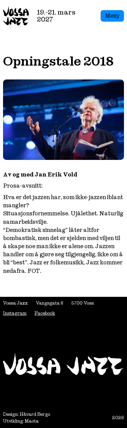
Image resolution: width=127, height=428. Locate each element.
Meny (112, 16)
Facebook (45, 313)
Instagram (14, 313)
